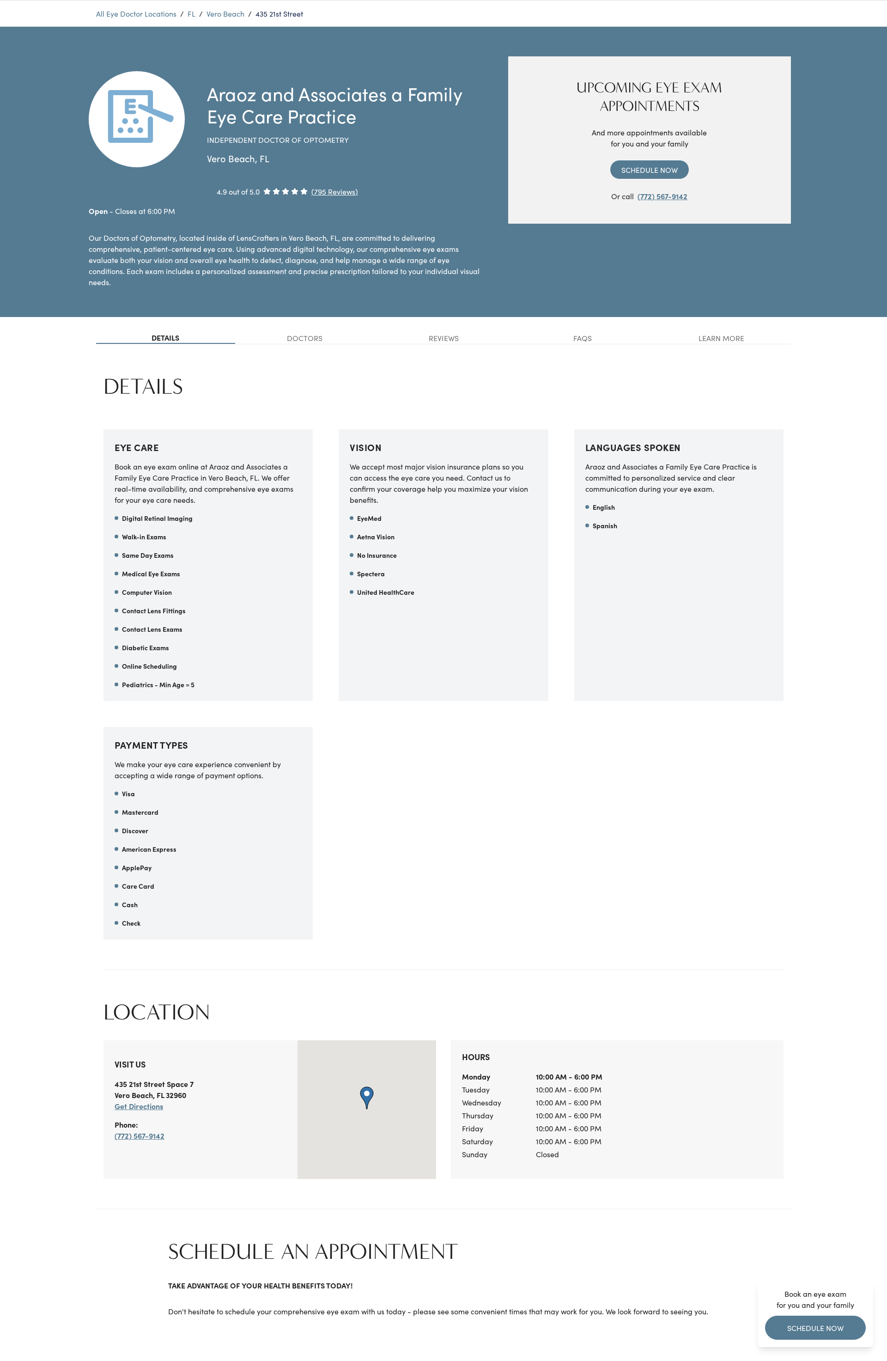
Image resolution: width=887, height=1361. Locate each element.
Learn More (721, 338)
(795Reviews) (334, 191)
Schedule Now (649, 170)
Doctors (304, 338)
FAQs (582, 338)
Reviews (444, 338)
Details (165, 337)
